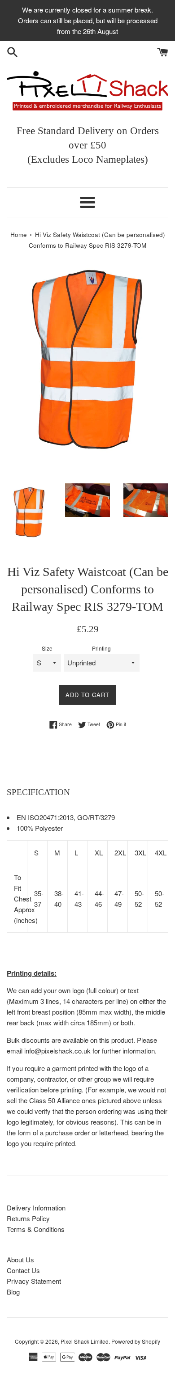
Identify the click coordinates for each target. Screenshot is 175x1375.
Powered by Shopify (135, 1341)
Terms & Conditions (36, 1229)
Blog (13, 1291)
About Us (20, 1259)
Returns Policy (28, 1218)
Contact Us (23, 1270)
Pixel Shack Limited (85, 1341)
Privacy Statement (34, 1281)
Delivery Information (36, 1207)
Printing (101, 648)
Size (47, 648)
